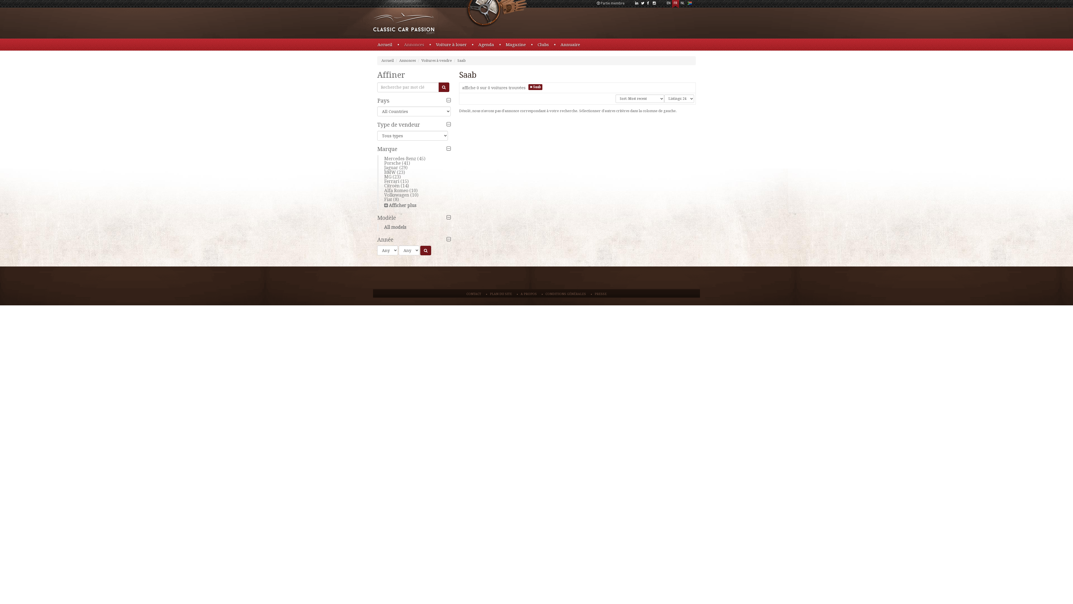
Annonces (414, 44)
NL (683, 3)
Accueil (385, 44)
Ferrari (391, 181)
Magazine (516, 44)
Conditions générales (565, 294)
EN (669, 3)
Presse (601, 294)
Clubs (543, 44)
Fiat (388, 199)
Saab (461, 60)
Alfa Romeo (396, 190)
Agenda (486, 44)
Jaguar (391, 167)
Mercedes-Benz (400, 158)
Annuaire (570, 44)
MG (387, 177)
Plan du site (501, 294)
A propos (529, 294)
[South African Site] (689, 4)
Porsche (392, 163)
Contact (473, 294)
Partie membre (613, 3)
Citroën (392, 185)
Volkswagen (396, 195)
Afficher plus (402, 205)
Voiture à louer (451, 44)
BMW (390, 172)
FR (675, 3)
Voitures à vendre (436, 60)
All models (395, 227)
